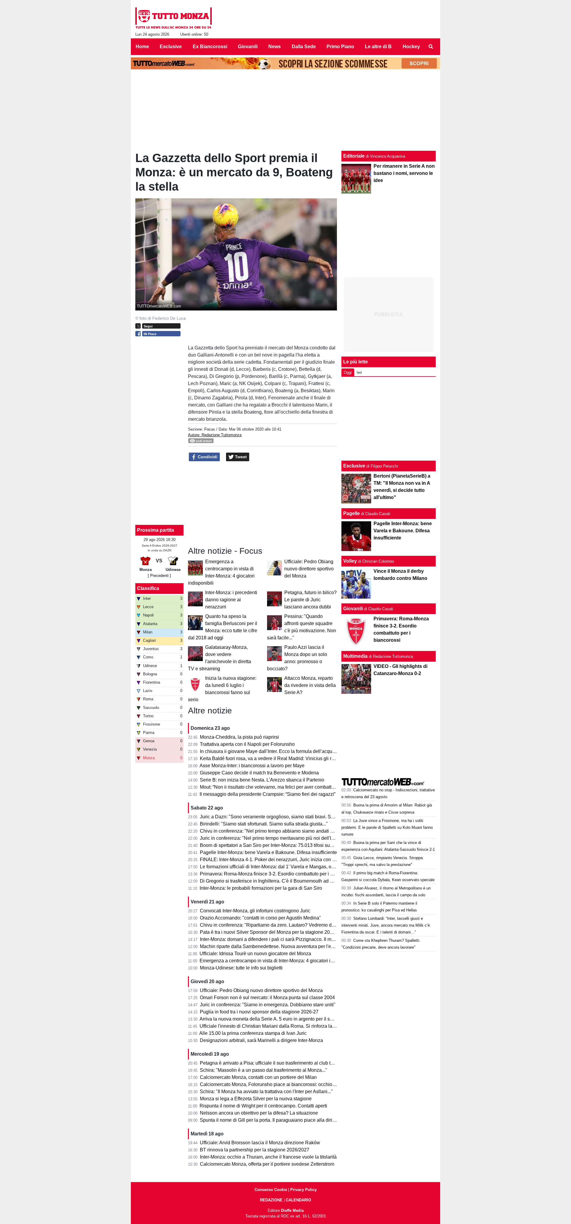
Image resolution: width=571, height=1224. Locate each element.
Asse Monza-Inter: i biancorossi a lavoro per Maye (252, 765)
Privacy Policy (303, 1189)
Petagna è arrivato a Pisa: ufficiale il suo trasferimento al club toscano (273, 1062)
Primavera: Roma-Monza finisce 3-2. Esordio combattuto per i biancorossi (277, 873)
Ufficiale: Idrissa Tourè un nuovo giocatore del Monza (255, 953)
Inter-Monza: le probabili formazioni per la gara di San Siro (261, 888)
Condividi (207, 456)
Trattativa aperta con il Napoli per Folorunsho (247, 744)
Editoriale (354, 156)
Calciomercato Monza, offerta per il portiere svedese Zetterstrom (267, 1164)
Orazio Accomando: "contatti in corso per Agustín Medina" (260, 917)
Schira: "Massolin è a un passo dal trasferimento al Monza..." (263, 1070)
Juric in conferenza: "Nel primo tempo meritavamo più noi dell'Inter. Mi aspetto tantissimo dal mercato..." (308, 838)
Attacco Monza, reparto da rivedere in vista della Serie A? (310, 685)
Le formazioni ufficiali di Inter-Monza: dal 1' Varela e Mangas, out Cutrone (276, 866)
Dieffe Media (292, 1210)
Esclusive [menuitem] (171, 46)
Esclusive (354, 465)
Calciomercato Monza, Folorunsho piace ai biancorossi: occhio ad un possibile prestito (291, 1084)
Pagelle (351, 513)
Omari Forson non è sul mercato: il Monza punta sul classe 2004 (267, 997)
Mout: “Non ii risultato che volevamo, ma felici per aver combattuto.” (270, 787)
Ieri (359, 372)
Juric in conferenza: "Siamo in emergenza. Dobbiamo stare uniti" (267, 1004)
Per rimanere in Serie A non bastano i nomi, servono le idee (404, 173)
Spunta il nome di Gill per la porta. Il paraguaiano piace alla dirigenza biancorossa (286, 1120)
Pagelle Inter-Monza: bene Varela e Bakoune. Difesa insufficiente (268, 852)
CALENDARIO (298, 1200)
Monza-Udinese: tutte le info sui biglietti (241, 967)
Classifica (148, 588)
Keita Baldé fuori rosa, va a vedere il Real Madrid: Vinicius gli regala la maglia (282, 758)
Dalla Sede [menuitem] (304, 46)
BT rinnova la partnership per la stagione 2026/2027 (254, 1149)
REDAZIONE (271, 1200)
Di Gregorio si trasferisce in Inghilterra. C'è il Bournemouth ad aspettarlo (275, 881)
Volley (350, 561)
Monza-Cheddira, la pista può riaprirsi (239, 737)
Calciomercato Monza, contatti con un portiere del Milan (258, 1077)
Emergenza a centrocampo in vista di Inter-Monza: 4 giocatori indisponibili (277, 960)
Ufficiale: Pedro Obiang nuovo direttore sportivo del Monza (309, 568)
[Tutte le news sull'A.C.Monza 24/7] (173, 18)
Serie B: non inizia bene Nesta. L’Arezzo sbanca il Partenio (262, 779)
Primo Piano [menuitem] (340, 46)
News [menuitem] (274, 46)
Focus (209, 429)
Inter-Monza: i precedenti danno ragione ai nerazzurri (231, 599)
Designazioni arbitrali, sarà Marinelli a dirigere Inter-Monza (261, 1040)
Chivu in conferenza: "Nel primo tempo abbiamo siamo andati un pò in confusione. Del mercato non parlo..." (313, 831)
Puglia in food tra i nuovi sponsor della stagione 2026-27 (259, 1011)
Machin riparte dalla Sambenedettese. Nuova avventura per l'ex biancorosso (280, 946)
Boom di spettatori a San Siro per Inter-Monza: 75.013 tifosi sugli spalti (273, 845)
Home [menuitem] (142, 46)
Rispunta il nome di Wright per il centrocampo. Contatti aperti (263, 1105)
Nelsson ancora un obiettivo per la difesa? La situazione (259, 1112)
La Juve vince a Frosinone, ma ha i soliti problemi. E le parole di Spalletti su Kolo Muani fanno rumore (387, 827)
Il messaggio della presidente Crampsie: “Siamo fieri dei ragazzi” (267, 794)
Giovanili (353, 608)
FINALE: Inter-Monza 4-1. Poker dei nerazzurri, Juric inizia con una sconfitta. (280, 859)
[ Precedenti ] (159, 575)
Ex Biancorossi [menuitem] (210, 46)
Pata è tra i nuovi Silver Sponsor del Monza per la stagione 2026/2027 (273, 932)
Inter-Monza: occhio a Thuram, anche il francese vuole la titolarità (268, 1156)
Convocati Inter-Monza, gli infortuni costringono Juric (255, 910)
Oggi (348, 372)
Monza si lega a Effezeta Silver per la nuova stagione (256, 1098)
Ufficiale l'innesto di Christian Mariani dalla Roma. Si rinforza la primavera (277, 1026)
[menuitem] (430, 46)
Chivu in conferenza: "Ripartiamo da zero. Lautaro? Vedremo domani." (274, 925)
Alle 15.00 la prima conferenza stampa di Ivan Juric (253, 1033)
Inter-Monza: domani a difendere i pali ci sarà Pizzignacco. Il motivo (270, 939)
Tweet (240, 456)
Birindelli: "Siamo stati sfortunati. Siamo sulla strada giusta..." (264, 823)
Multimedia (355, 656)
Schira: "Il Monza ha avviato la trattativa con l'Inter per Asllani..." (266, 1091)
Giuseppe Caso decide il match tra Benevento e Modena (259, 772)
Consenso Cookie (271, 1189)
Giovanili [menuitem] (248, 46)
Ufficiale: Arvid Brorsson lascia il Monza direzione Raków (260, 1142)
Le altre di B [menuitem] (378, 46)
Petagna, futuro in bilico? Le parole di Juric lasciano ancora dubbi (310, 599)
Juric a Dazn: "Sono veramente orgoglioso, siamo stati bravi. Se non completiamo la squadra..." (300, 816)
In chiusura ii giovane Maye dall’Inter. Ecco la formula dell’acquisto (270, 751)
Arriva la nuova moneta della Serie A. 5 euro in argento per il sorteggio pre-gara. (283, 1018)
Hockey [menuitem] (411, 46)
